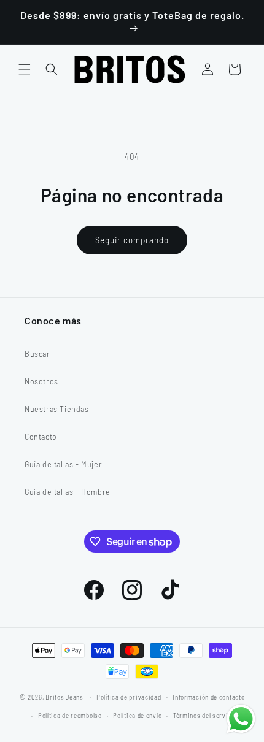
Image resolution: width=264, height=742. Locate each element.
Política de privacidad (128, 697)
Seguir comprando (132, 239)
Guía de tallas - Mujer (63, 464)
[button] (24, 69)
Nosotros (41, 381)
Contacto (41, 436)
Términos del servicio (205, 715)
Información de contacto (208, 697)
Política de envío (137, 715)
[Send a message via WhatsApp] (241, 719)
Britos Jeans (64, 696)
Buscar (37, 353)
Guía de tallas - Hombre (68, 491)
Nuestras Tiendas (57, 409)
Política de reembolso (70, 715)
